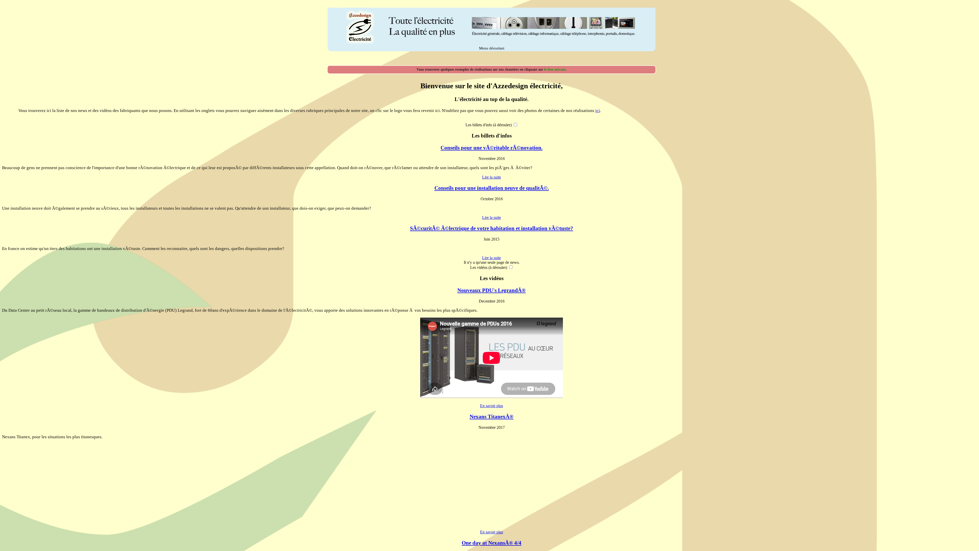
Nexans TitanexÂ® (491, 417)
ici (597, 110)
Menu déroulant (491, 48)
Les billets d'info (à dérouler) (489, 125)
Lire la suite (491, 177)
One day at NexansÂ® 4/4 (491, 543)
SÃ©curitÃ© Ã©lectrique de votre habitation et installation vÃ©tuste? (491, 228)
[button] (515, 124)
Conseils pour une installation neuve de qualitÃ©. (491, 188)
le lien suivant (554, 69)
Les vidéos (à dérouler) (488, 267)
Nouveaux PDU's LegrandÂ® (491, 290)
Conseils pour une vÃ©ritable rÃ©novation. (492, 148)
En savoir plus (491, 406)
